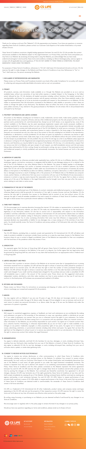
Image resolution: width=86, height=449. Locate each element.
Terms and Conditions (49, 426)
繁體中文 (18, 7)
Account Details (28, 426)
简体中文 (12, 7)
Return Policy (21, 287)
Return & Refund (48, 424)
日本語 (24, 7)
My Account (73, 7)
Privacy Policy (47, 429)
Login (81, 7)
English (6, 7)
